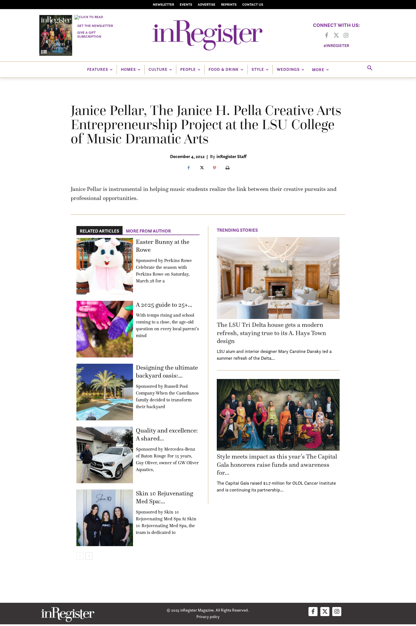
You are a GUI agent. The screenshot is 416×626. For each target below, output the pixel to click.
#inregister (336, 45)
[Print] (227, 168)
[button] (370, 68)
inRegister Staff (231, 156)
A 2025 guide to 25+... (164, 304)
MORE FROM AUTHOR (148, 231)
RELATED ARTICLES (99, 231)
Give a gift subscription (89, 34)
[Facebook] (326, 36)
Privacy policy (208, 616)
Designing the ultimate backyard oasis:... (167, 372)
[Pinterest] (214, 168)
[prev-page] (79, 555)
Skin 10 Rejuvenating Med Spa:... (164, 497)
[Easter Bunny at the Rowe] (104, 266)
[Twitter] (336, 36)
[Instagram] (346, 36)
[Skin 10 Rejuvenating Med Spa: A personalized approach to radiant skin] (104, 517)
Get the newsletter (95, 26)
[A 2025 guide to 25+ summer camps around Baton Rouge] (104, 329)
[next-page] (89, 555)
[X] (201, 168)
